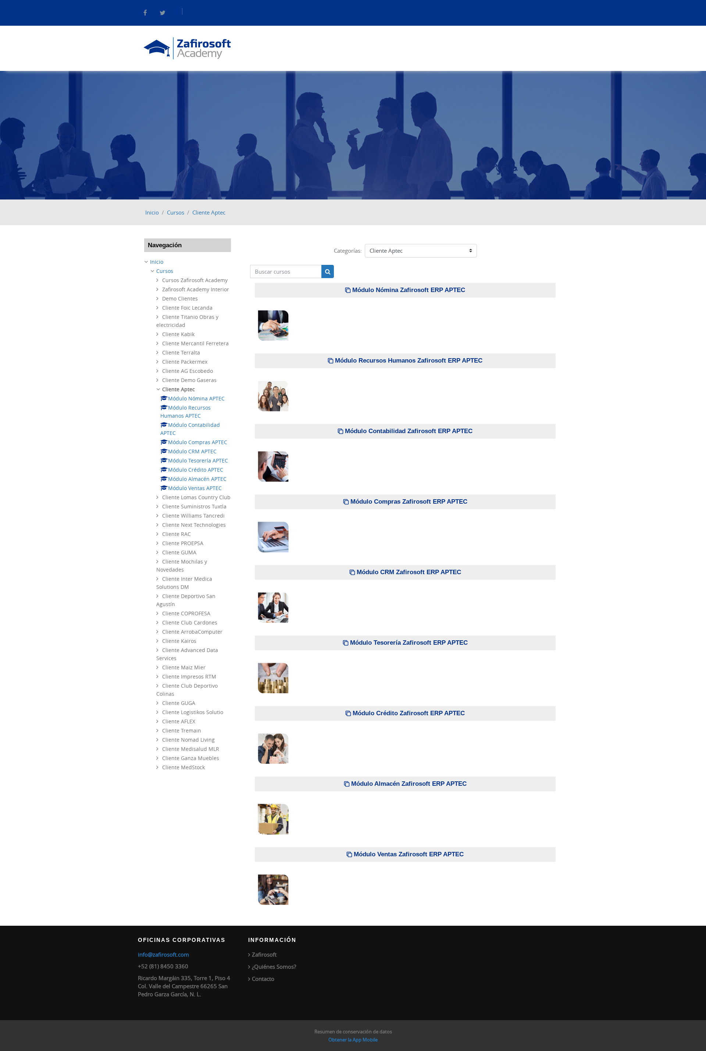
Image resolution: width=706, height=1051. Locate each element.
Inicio (152, 212)
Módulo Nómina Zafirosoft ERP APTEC (408, 290)
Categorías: (348, 250)
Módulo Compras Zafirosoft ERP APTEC (408, 501)
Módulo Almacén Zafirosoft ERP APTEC (409, 783)
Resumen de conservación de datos (353, 1031)
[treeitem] (187, 514)
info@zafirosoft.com (163, 954)
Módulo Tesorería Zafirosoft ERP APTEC (409, 642)
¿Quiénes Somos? (274, 966)
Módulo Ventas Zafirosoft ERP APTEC (409, 854)
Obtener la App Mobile (353, 1039)
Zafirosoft (264, 954)
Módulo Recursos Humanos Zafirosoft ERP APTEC (408, 360)
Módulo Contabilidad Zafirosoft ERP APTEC (409, 431)
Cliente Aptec (208, 212)
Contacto (263, 978)
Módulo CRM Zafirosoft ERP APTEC (409, 572)
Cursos (175, 212)
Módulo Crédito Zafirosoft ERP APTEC (409, 713)
